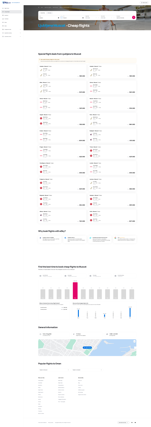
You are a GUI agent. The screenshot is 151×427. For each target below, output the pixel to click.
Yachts (39, 399)
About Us (80, 380)
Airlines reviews (61, 389)
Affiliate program (81, 389)
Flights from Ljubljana (48, 7)
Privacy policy (50, 422)
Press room (80, 385)
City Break (40, 382)
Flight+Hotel (40, 389)
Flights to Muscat (55, 7)
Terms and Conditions (42, 422)
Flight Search (40, 392)
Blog (79, 382)
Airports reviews (61, 394)
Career (79, 387)
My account (145, 2)
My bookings (80, 392)
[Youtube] (135, 422)
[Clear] (58, 18)
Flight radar (60, 382)
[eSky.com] (38, 7)
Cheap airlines (61, 385)
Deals (39, 404)
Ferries (39, 401)
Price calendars (61, 397)
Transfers (40, 411)
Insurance (40, 406)
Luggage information (62, 399)
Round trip (43, 12)
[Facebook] (132, 422)
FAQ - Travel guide (61, 401)
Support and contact (82, 394)
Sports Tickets (41, 413)
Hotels (39, 394)
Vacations (40, 385)
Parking (39, 408)
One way (49, 12)
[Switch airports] (61, 17)
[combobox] (48, 18)
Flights (42, 7)
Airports (59, 392)
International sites (122, 422)
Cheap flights (40, 380)
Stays (39, 387)
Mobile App (60, 380)
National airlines (61, 387)
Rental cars (40, 397)
